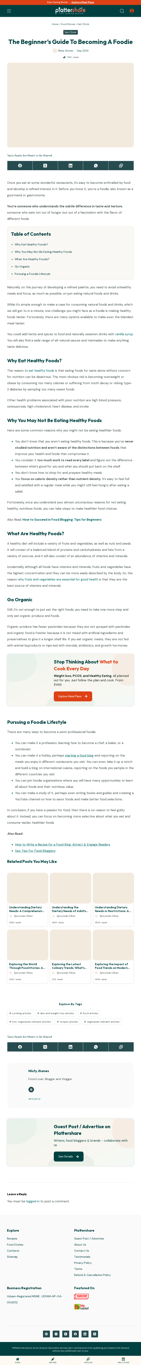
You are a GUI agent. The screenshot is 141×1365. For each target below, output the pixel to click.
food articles (89, 1013)
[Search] (122, 11)
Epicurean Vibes (23, 916)
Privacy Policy (83, 1263)
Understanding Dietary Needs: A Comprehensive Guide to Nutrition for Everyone (26, 909)
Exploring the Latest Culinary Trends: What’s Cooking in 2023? (68, 966)
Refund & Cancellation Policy (92, 1275)
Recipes (12, 1239)
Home (55, 24)
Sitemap (12, 1257)
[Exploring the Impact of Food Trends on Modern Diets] (113, 946)
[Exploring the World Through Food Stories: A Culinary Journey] (27, 946)
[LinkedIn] (70, 165)
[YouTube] (65, 1334)
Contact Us (81, 1251)
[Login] (132, 11)
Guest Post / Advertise (89, 1239)
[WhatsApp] (96, 165)
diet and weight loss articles (55, 1013)
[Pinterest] (46, 1334)
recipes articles (67, 1021)
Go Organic (22, 266)
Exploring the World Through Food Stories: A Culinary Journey (26, 966)
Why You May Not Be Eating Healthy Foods (43, 252)
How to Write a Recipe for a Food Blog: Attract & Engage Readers (62, 844)
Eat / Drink (83, 24)
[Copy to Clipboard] (121, 165)
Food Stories (68, 24)
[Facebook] (20, 165)
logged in (32, 1201)
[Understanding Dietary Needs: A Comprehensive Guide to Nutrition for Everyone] (27, 889)
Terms (78, 1269)
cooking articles (20, 1013)
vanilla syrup (124, 334)
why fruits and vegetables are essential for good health (58, 579)
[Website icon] (31, 1089)
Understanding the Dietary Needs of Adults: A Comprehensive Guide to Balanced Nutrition (69, 909)
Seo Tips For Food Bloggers (35, 851)
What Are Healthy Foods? (32, 259)
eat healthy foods (41, 371)
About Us (80, 1245)
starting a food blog (79, 755)
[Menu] (9, 11)
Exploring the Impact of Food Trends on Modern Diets (111, 966)
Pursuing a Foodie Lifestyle (32, 274)
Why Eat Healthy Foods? (31, 244)
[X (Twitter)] (45, 165)
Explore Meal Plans (83, 2)
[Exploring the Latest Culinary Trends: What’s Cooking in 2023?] (70, 946)
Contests (13, 1251)
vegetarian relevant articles (102, 1021)
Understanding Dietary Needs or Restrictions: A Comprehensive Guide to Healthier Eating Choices (112, 909)
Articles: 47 (34, 1099)
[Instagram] (56, 1334)
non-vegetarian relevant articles (30, 1021)
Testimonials (82, 1257)
